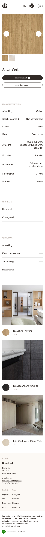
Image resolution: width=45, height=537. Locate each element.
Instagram (16, 494)
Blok (4, 507)
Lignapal (5, 494)
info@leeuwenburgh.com (11, 480)
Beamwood (6, 503)
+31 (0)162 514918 (12, 483)
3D (3, 499)
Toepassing (8, 261)
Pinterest (15, 503)
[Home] (4, 5)
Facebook (16, 507)
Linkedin (15, 499)
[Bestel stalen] (31, 5)
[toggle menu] (40, 6)
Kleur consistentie (11, 253)
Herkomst (7, 209)
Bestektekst (8, 269)
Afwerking (7, 245)
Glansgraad (8, 217)
